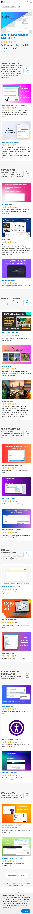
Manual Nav (7, 204)
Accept (26, 911)
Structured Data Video (11, 530)
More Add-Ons (27, 71)
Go (19, 6)
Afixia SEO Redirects (10, 498)
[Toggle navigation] (31, 2)
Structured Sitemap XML (12, 465)
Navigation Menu (9, 280)
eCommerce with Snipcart (13, 858)
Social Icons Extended (11, 587)
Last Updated (7, 706)
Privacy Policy (7, 907)
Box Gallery (7, 366)
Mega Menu (6, 239)
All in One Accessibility (11, 739)
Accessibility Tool (9, 773)
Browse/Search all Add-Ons (16, 875)
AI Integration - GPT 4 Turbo (13, 105)
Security (16, 892)
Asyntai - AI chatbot (10, 142)
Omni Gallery (7, 401)
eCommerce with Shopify (12, 825)
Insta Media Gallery (10, 333)
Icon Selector (8, 653)
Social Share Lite (9, 620)
